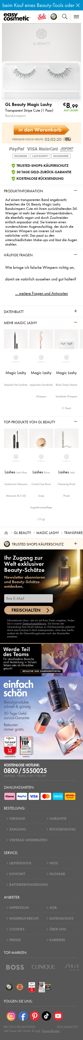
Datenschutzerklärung (34, 623)
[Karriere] (41, 660)
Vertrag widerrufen (28, 840)
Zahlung (17, 829)
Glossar (57, 874)
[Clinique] (43, 967)
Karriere (57, 940)
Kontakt (17, 874)
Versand (17, 818)
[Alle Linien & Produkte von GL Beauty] (41, 37)
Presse (15, 940)
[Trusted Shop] (53, 16)
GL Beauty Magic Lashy (28, 104)
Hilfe (53, 863)
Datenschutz (61, 918)
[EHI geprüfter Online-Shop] (20, 987)
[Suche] (64, 16)
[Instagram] (11, 1016)
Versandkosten (51, 1031)
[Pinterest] (35, 1016)
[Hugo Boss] (15, 967)
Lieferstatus (20, 863)
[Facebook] (23, 1016)
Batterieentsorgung (28, 884)
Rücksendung (62, 829)
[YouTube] (58, 1016)
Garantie (58, 818)
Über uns (57, 929)
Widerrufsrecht (24, 918)
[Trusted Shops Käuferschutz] (9, 987)
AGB (53, 907)
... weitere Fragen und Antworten (41, 293)
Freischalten (26, 610)
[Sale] (42, 16)
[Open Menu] (18, 17)
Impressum (19, 907)
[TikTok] (46, 1016)
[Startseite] (6, 532)
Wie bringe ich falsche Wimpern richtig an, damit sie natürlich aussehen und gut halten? (40, 273)
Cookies (16, 929)
